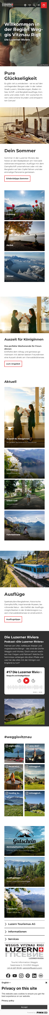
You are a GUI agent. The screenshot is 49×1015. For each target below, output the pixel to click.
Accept (24, 1007)
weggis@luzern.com (32, 968)
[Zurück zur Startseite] (7, 5)
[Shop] (44, 5)
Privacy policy (8, 1001)
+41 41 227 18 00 (14, 968)
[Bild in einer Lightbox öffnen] (24, 712)
